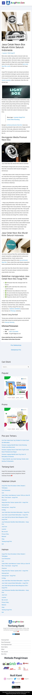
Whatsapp (13, 310)
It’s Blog (4, 509)
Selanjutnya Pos (16, 350)
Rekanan (4, 536)
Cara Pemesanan (6, 490)
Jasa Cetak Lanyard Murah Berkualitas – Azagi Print (15, 514)
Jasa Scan (4, 526)
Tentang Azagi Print (7, 541)
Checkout (4, 500)
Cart (3, 492)
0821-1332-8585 (13, 331)
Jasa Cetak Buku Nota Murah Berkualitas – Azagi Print (15, 512)
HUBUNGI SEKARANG (14, 308)
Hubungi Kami (5, 505)
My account (5, 531)
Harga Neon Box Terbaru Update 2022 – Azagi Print (15, 502)
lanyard (4, 80)
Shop (3, 539)
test (3, 544)
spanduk (8, 80)
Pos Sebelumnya (16, 345)
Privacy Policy (5, 534)
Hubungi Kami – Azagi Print (8, 507)
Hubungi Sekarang (9, 322)
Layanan (4, 53)
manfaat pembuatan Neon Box (14, 125)
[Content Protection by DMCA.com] (16, 634)
